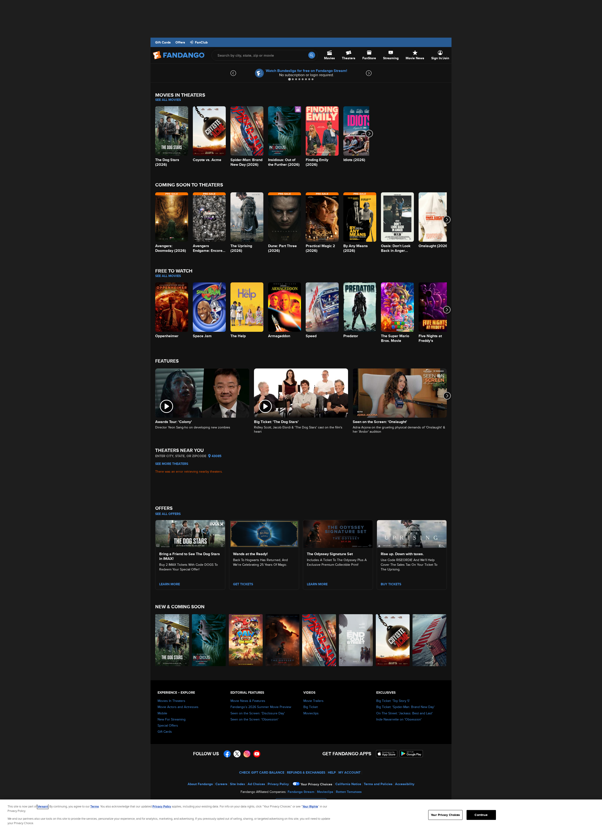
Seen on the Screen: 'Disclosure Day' (257, 713)
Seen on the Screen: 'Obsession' (254, 719)
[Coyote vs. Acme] (393, 640)
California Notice (348, 784)
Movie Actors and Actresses (178, 706)
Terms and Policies (378, 784)
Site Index (237, 784)
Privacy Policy (278, 784)
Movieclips (311, 713)
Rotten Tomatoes (349, 791)
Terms (94, 806)
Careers (221, 784)
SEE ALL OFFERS (168, 514)
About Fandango (200, 784)
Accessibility (404, 784)
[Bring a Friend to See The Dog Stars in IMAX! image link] (190, 533)
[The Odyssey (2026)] (282, 640)
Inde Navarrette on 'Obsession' (399, 719)
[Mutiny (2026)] (429, 640)
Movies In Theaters (171, 700)
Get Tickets (243, 584)
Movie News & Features (247, 700)
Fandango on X (237, 753)
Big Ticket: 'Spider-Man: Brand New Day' (405, 706)
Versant (42, 806)
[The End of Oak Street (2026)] (356, 640)
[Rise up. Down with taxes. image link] (412, 533)
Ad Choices (256, 784)
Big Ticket (310, 706)
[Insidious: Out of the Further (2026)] (209, 640)
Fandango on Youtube (256, 753)
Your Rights (310, 806)
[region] (301, 815)
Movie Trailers (313, 700)
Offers (180, 42)
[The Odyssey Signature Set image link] (338, 533)
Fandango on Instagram (246, 753)
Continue (481, 815)
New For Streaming (172, 719)
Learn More (169, 584)
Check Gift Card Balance (261, 772)
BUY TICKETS (391, 584)
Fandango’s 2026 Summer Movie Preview (260, 706)
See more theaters (171, 463)
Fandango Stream (301, 791)
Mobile (162, 713)
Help (332, 772)
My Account (349, 772)
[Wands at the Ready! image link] (264, 533)
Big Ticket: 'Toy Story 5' (393, 700)
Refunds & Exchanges (306, 772)
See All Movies (168, 99)
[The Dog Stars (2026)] (172, 640)
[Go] (311, 55)
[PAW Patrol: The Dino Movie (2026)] (246, 640)
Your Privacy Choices (316, 784)
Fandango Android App (411, 753)
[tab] (289, 79)
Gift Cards (163, 42)
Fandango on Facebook (227, 753)
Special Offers (168, 725)
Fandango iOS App (386, 753)
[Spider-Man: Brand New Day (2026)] (319, 640)
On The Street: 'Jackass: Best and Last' (404, 713)
